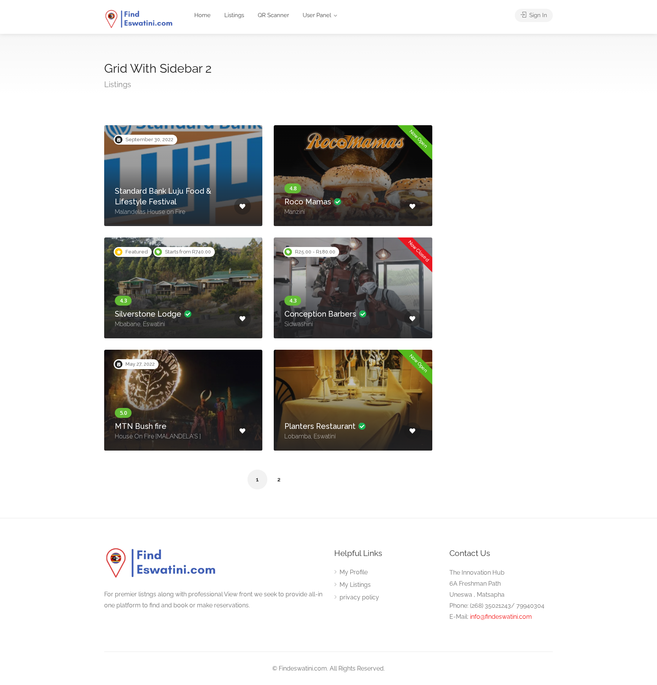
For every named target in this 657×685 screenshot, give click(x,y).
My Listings (355, 584)
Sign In (537, 15)
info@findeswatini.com (501, 616)
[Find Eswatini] (139, 18)
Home (202, 15)
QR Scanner (273, 15)
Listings (234, 15)
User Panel (317, 15)
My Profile (354, 572)
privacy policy (359, 597)
